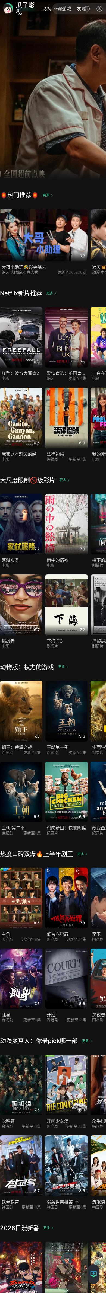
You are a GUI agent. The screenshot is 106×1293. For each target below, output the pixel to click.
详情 (44, 404)
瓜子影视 (25, 8)
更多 (46, 195)
